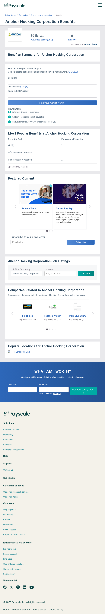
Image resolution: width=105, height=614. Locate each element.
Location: (12, 78)
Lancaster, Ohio (23, 352)
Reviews (72, 39)
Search (86, 273)
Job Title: (12, 384)
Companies (23, 15)
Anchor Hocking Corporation (41, 15)
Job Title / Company (20, 269)
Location (48, 269)
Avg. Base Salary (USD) (42, 39)
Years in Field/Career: (18, 91)
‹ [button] (15, 206)
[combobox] (52, 82)
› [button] (90, 206)
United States (10, 15)
